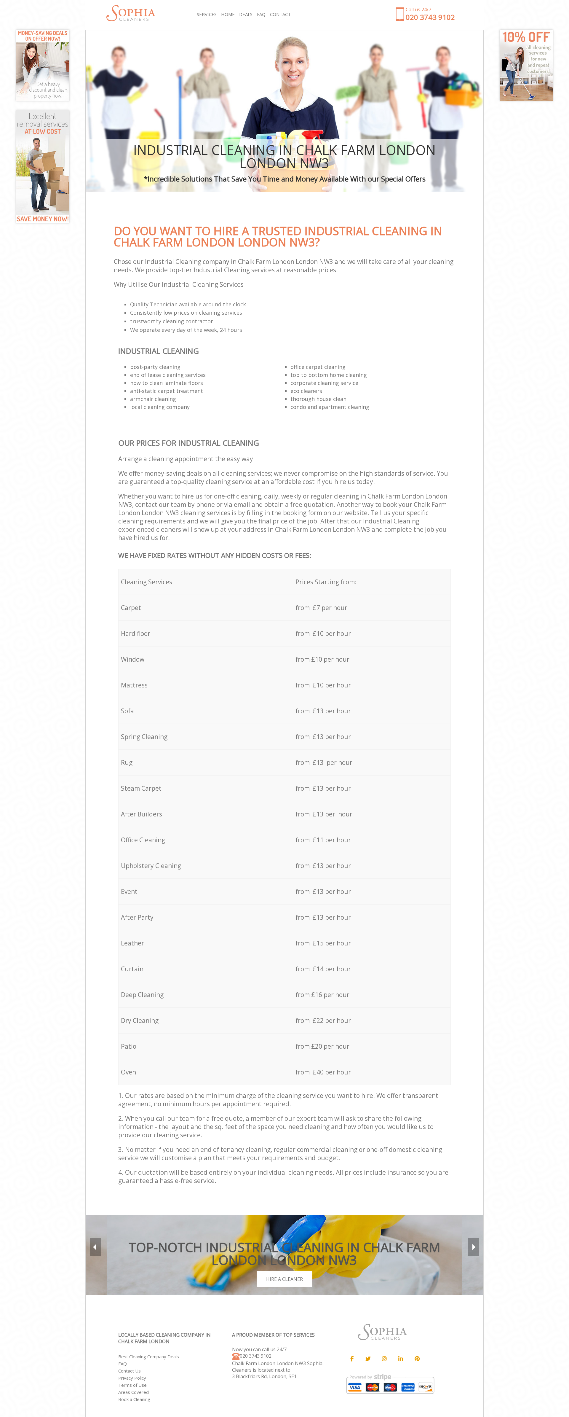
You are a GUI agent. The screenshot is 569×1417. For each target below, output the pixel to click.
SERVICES (207, 14)
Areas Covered (133, 1392)
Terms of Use (132, 1385)
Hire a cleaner (284, 1279)
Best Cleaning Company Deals (148, 1356)
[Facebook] (352, 1359)
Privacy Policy (132, 1378)
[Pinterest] (417, 1359)
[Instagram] (384, 1359)
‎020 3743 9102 (255, 1356)
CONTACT (280, 14)
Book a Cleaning (134, 1399)
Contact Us (129, 1371)
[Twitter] (368, 1359)
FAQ (122, 1364)
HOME (228, 14)
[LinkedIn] (401, 1359)
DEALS (245, 14)
